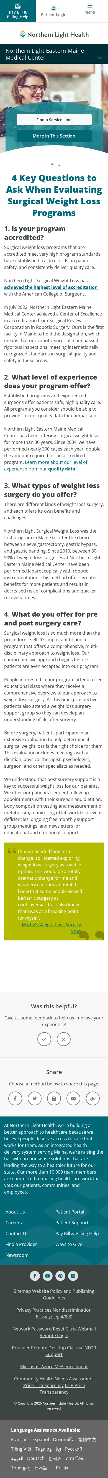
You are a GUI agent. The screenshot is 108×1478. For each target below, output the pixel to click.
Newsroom (17, 1255)
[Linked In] (73, 1276)
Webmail (87, 1329)
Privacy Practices (34, 1310)
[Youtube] (48, 1276)
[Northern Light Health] (54, 33)
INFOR (89, 1348)
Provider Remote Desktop (39, 1348)
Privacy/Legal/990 (54, 1317)
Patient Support (72, 1223)
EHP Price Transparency (62, 1388)
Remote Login (54, 1335)
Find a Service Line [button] (54, 119)
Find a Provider (21, 1244)
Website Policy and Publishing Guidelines (63, 1294)
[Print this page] (54, 1098)
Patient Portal (69, 1212)
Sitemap (22, 1291)
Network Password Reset (38, 1329)
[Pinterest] (60, 1276)
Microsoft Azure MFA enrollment (54, 1366)
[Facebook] (35, 1276)
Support (54, 1354)
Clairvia (74, 1348)
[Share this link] (93, 1098)
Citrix (71, 1329)
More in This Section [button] (54, 136)
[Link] (15, 1098)
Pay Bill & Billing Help (77, 1233)
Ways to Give (68, 1244)
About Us (15, 1212)
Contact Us (17, 1233)
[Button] (44, 1039)
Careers (14, 1223)
